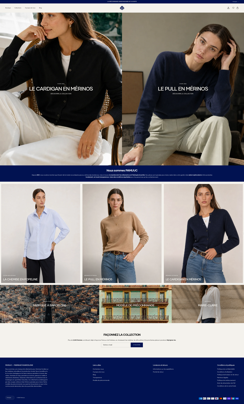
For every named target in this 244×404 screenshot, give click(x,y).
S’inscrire (97, 211)
